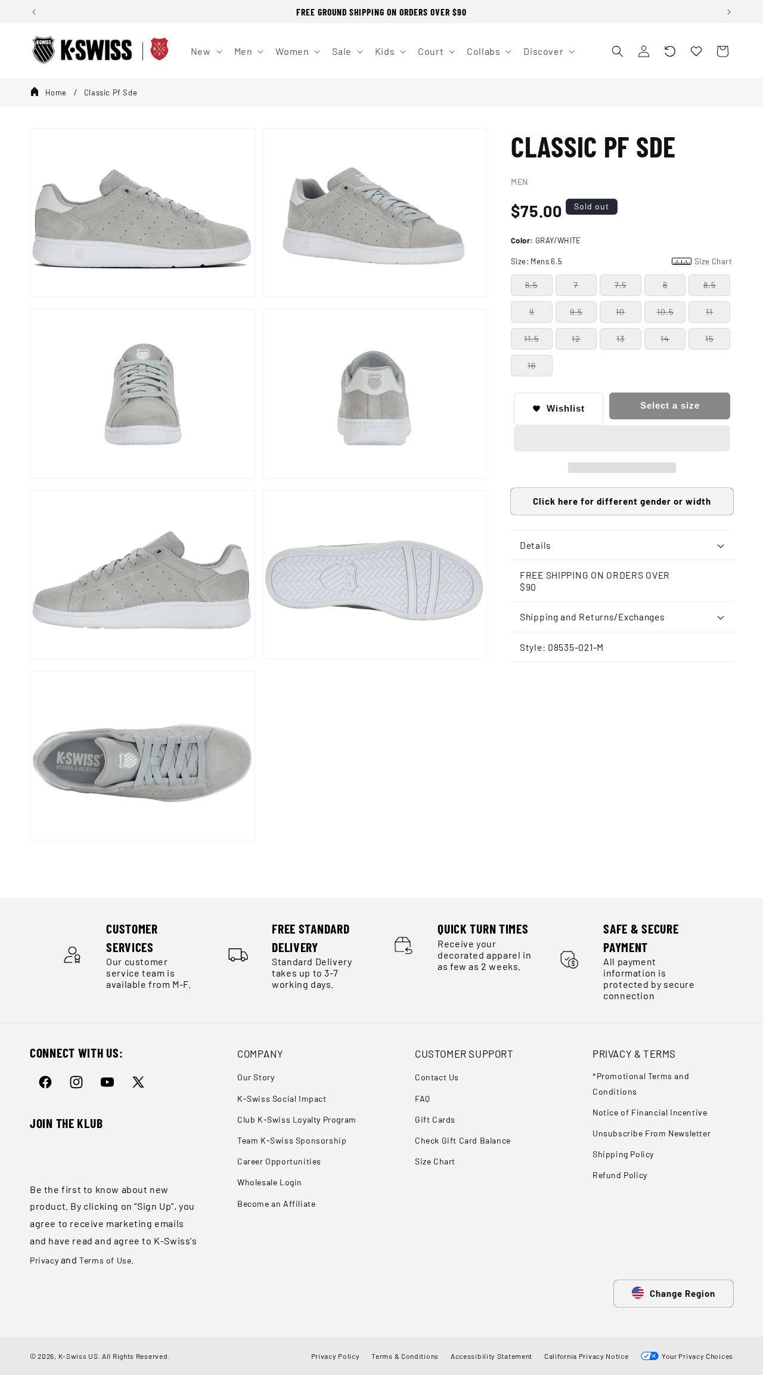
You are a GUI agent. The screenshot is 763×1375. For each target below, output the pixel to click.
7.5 (620, 285)
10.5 (665, 312)
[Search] (617, 51)
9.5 (576, 312)
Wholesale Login (269, 1182)
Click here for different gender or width (622, 501)
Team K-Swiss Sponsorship (291, 1140)
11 (709, 312)
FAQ (422, 1098)
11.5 (531, 338)
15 (709, 338)
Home (56, 92)
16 (532, 365)
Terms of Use (105, 1260)
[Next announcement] (729, 12)
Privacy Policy (335, 1356)
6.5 (531, 285)
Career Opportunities (279, 1161)
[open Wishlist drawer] (696, 51)
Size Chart (435, 1161)
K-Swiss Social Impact (282, 1098)
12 (576, 338)
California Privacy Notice (586, 1356)
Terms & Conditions (405, 1356)
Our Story (255, 1077)
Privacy (44, 1260)
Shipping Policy (623, 1154)
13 (620, 338)
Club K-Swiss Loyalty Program (296, 1119)
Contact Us (437, 1077)
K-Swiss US (78, 1356)
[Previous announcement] (34, 12)
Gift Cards (435, 1119)
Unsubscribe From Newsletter (652, 1133)
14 (664, 338)
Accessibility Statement (491, 1356)
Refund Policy (620, 1175)
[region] (381, 11)
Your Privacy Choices (696, 1356)
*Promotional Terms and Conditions (641, 1083)
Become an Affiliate (276, 1203)
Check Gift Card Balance (463, 1140)
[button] (670, 51)
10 (620, 312)
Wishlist (566, 408)
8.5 (709, 285)
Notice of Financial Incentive (650, 1112)
